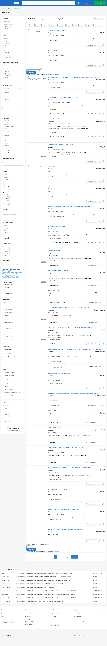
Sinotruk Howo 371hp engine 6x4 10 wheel (60, 144)
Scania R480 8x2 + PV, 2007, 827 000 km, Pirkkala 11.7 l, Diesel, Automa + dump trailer (73, 393)
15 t (8, 273)
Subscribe (31, 72)
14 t (4, 273)
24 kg (4, 276)
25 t (9, 276)
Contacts (3, 619)
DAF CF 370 (51, 166)
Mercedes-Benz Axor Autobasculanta (59, 373)
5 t (3, 270)
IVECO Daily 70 (6, 601)
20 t (20, 273)
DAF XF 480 (5, 573)
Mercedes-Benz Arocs (54, 427)
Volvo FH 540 (5, 597)
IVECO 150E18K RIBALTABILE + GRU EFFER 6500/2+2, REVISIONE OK (69, 467)
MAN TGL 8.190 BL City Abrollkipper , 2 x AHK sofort (63, 509)
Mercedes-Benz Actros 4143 (56, 226)
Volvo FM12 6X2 (52, 50)
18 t (16, 273)
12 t (19, 270)
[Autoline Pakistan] (6, 2)
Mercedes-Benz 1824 (54, 250)
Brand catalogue (29, 624)
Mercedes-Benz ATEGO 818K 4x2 (58, 489)
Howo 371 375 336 (53, 290)
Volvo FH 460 (5, 580)
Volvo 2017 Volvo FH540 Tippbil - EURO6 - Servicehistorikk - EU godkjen (69, 308)
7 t (7, 270)
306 (67, 557)
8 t (10, 270)
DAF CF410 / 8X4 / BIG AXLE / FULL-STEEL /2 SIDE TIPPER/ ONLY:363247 (70, 327)
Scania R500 (5, 590)
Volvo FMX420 (52, 410)
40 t (17, 276)
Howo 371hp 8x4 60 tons (55, 119)
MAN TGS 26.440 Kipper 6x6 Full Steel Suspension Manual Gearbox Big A (70, 206)
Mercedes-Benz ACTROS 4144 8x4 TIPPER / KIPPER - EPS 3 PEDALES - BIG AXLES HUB (74, 77)
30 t (13, 276)
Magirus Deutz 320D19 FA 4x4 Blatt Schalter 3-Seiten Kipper (65, 529)
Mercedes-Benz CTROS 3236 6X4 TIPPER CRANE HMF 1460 (66, 447)
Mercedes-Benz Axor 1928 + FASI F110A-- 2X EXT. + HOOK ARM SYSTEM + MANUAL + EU (74, 349)
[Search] (23, 3)
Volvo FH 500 (5, 576)
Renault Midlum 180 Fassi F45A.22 (58, 270)
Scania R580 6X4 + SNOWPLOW (57, 30)
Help (2, 616)
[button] (99, 45)
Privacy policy (28, 616)
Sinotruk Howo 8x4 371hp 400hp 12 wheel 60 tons (62, 97)
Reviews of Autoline (30, 621)
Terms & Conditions (30, 613)
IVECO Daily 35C (6, 587)
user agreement (56, 74)
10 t (14, 270)
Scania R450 (5, 583)
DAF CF (50, 186)
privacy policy (46, 74)
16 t (12, 273)
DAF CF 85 (5, 594)
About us (3, 613)
